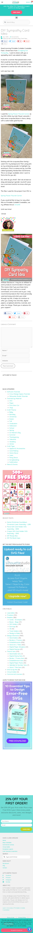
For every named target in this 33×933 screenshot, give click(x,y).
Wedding (12, 442)
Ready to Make (14, 633)
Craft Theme (11, 410)
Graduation (13, 423)
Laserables (11, 613)
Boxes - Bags (14, 622)
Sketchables (13, 638)
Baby (11, 412)
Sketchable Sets (15, 654)
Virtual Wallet (12, 672)
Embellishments (15, 642)
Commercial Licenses (14, 674)
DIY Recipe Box (12, 536)
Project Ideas (24, 38)
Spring (11, 430)
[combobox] (16, 22)
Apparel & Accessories (17, 448)
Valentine (12, 439)
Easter (11, 419)
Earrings (12, 626)
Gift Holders (13, 624)
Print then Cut (14, 405)
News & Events (12, 464)
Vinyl (11, 407)
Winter (11, 444)
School (11, 428)
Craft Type (11, 446)
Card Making (14, 38)
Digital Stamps (14, 649)
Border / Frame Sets (16, 658)
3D (10, 629)
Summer (12, 435)
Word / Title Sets (15, 667)
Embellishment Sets (16, 660)
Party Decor (13, 457)
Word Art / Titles (15, 645)
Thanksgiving (14, 437)
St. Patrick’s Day (15, 433)
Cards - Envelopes (15, 620)
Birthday (12, 414)
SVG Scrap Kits (12, 670)
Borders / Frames (15, 640)
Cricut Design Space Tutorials (19, 394)
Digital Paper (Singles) (17, 647)
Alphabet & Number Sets (18, 665)
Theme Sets (11, 651)
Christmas (12, 417)
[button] (2, 2)
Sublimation (13, 462)
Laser (11, 455)
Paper (11, 403)
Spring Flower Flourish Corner (18, 114)
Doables (10, 617)
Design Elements (13, 636)
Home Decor (13, 453)
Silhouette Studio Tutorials (18, 396)
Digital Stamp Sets (15, 656)
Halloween (13, 426)
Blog (19, 38)
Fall (10, 421)
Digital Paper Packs (16, 663)
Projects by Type (7, 38)
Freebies (10, 615)
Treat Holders (14, 631)
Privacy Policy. (8, 924)
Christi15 (17, 205)
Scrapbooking (14, 460)
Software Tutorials (13, 392)
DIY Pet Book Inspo (13, 538)
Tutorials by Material (14, 398)
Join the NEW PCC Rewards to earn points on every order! (16, 7)
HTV (10, 401)
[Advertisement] (17, 381)
